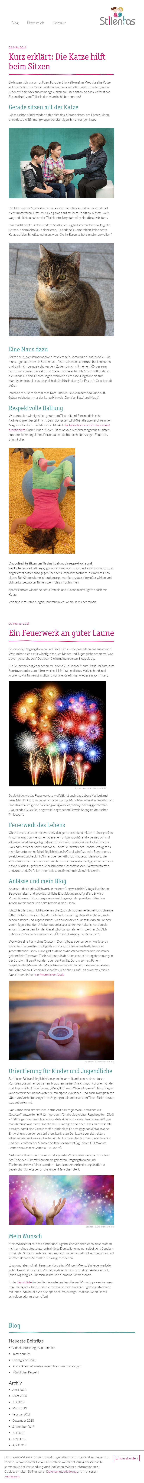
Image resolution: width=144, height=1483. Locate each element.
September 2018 (23, 1426)
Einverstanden (127, 1458)
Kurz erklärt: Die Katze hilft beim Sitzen (57, 61)
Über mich (35, 22)
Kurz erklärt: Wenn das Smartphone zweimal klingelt (46, 1366)
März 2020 (19, 1396)
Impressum (11, 1476)
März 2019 (19, 1408)
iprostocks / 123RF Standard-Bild (90, 788)
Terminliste (24, 1282)
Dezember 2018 (23, 1420)
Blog (15, 22)
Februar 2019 (21, 1414)
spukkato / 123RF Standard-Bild (99, 1061)
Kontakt (59, 22)
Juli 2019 (18, 1402)
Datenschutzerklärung (61, 1471)
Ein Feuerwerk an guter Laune (61, 633)
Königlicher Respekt (25, 1372)
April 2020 (19, 1390)
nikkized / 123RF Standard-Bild (100, 1226)
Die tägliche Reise (24, 1360)
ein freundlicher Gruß (49, 975)
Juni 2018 (18, 1439)
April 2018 (19, 1445)
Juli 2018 (18, 1433)
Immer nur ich (21, 1354)
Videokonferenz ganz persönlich (33, 1348)
